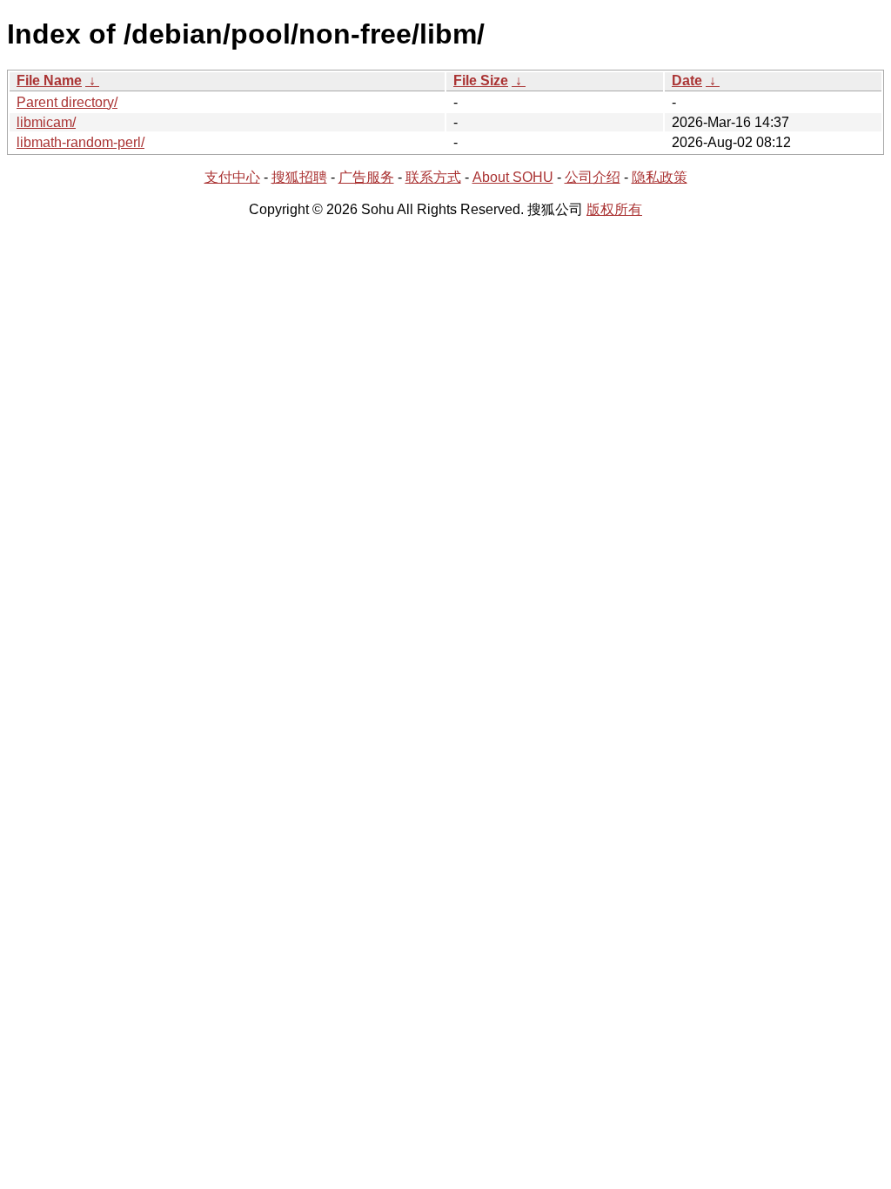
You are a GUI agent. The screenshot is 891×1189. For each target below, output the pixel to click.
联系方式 (433, 177)
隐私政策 (659, 177)
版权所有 (614, 209)
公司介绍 (592, 177)
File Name (49, 80)
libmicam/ (46, 122)
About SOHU (512, 177)
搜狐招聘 (299, 177)
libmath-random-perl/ (80, 142)
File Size (480, 80)
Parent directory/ (67, 102)
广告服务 (366, 177)
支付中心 (232, 177)
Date (687, 80)
